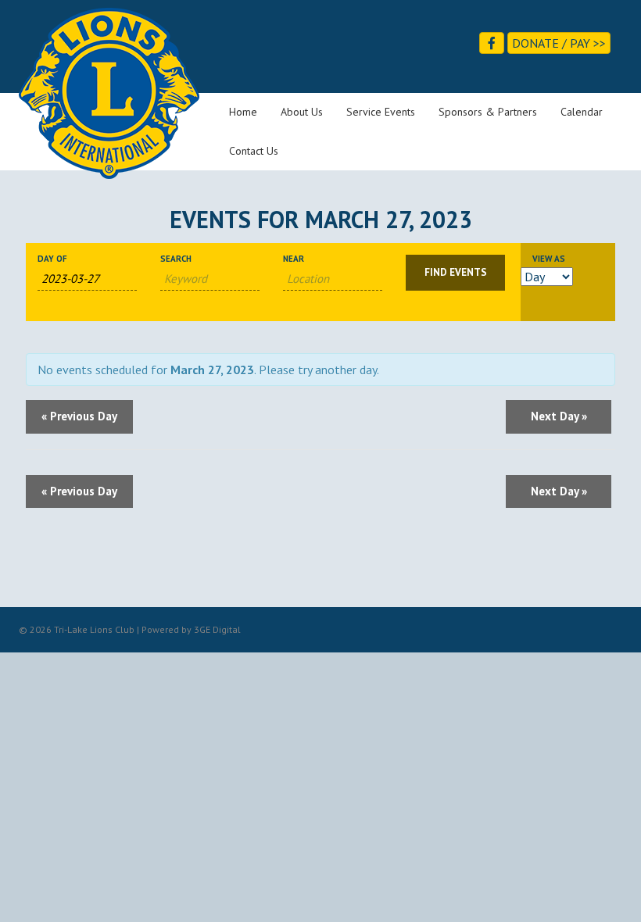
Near (293, 259)
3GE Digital (217, 629)
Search (176, 259)
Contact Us (253, 151)
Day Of (52, 259)
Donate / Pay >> (559, 43)
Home (243, 112)
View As (548, 259)
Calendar (581, 112)
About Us (302, 112)
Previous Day (79, 416)
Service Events (380, 112)
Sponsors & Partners (488, 112)
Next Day (559, 416)
